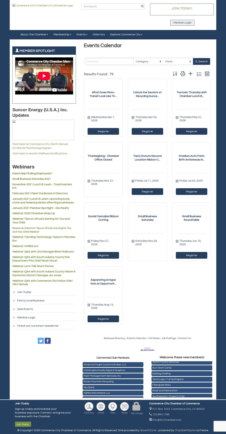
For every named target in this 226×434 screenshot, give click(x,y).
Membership (61, 34)
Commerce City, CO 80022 (179, 409)
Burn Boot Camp (161, 366)
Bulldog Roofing (161, 372)
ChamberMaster (185, 430)
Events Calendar (136, 338)
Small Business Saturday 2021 (31, 178)
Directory (99, 34)
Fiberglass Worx (161, 383)
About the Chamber (33, 34)
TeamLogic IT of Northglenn (168, 378)
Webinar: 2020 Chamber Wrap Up (33, 213)
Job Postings (169, 338)
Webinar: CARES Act (25, 246)
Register (103, 131)
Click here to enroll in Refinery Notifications (39, 153)
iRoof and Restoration (164, 389)
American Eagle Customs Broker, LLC (105, 363)
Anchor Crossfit (92, 397)
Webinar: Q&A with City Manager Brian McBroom (43, 251)
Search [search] (203, 61)
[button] (175, 74)
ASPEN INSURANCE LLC (97, 392)
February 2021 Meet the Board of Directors (40, 193)
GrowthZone (148, 430)
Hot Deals (153, 338)
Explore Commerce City (125, 34)
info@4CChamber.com (167, 419)
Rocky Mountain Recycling (99, 380)
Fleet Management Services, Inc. (102, 375)
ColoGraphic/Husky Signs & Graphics (104, 369)
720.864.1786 (161, 414)
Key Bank (89, 386)
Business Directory (114, 338)
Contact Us (184, 338)
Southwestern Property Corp (168, 395)
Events (81, 34)
